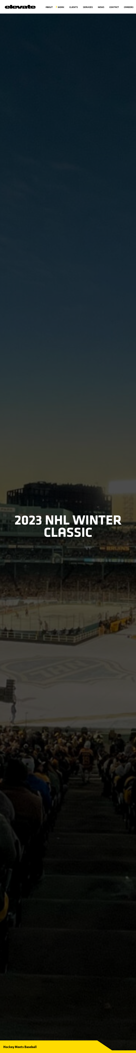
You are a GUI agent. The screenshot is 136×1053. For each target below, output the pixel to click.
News (101, 7)
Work (61, 7)
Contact (114, 7)
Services (88, 7)
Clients (73, 7)
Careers (129, 7)
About (49, 7)
